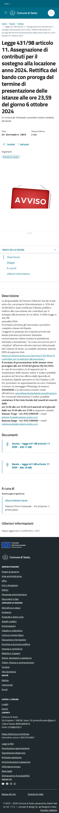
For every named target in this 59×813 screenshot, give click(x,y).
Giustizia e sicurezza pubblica (16, 644)
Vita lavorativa (9, 671)
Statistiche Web (35, 794)
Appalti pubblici (9, 621)
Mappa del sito (9, 794)
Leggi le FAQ (8, 743)
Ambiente (6, 612)
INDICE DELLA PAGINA (13, 249)
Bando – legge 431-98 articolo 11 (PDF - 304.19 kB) (31, 465)
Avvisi (5, 689)
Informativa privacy (11, 766)
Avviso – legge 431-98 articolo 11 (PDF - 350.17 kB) (31, 445)
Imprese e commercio (12, 648)
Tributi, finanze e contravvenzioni (18, 662)
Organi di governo (10, 571)
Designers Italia (48, 806)
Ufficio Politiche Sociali (16, 500)
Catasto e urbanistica (12, 630)
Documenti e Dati (10, 599)
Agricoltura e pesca (11, 607)
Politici (5, 590)
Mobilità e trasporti (11, 653)
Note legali (7, 771)
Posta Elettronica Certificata (15, 734)
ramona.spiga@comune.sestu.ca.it (20, 424)
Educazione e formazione (14, 639)
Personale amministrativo (14, 594)
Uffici (4, 580)
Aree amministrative (12, 576)
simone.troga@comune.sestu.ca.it (20, 417)
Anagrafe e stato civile (12, 617)
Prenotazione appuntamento (16, 748)
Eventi (5, 709)
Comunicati (7, 685)
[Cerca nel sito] (51, 13)
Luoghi (5, 704)
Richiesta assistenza (11, 757)
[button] (8, 3)
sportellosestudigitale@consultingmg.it (36, 393)
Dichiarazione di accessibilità (16, 775)
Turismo (5, 667)
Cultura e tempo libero (12, 635)
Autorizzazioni (9, 626)
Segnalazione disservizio (13, 753)
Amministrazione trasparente (16, 762)
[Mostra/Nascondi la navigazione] (5, 12)
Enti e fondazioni (10, 585)
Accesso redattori (48, 810)
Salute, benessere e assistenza (17, 658)
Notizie (5, 680)
